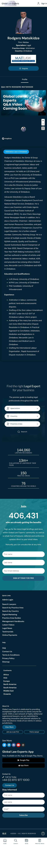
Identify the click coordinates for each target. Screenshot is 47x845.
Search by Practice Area (12, 607)
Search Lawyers (9, 604)
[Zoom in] (43, 120)
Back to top (43, 833)
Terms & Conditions (11, 655)
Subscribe (23, 815)
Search (24, 432)
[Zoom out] (43, 123)
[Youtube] (18, 745)
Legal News (7, 628)
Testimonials (7, 631)
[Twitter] (4, 745)
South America (9, 687)
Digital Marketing (9, 614)
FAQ (4, 648)
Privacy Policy (8, 658)
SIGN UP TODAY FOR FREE (23, 578)
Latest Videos (8, 625)
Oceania (7, 694)
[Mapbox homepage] (7, 138)
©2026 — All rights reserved (23, 834)
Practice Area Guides (11, 618)
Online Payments (9, 635)
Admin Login (7, 599)
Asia (5, 678)
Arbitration (23, 48)
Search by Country (10, 611)
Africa (6, 674)
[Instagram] (23, 745)
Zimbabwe (23, 51)
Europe (6, 681)
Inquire (25, 68)
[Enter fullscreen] (43, 128)
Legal (23, 45)
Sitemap (6, 662)
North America (9, 684)
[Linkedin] (9, 745)
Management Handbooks (13, 621)
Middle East (8, 691)
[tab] (16, 152)
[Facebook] (14, 745)
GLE (4, 833)
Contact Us (7, 651)
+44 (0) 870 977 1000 (15, 780)
